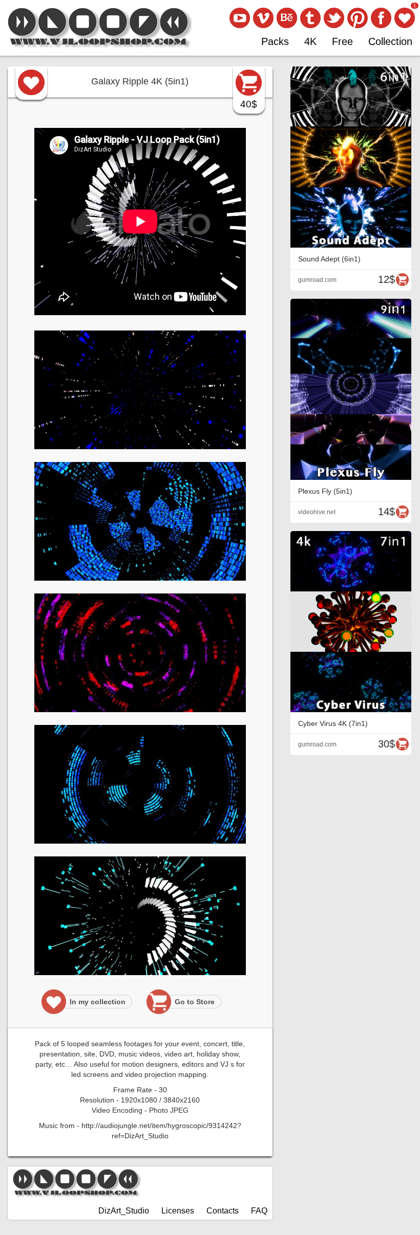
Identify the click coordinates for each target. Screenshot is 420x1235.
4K (310, 41)
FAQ (259, 1210)
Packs (275, 41)
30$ (386, 743)
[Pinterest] (357, 18)
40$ (248, 104)
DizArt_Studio (123, 1210)
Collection (390, 41)
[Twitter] (334, 18)
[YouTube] (239, 18)
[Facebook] (381, 18)
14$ (386, 511)
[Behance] (287, 18)
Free (342, 41)
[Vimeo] (263, 18)
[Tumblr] (310, 18)
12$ (386, 279)
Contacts (222, 1210)
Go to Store (195, 1002)
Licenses (177, 1210)
